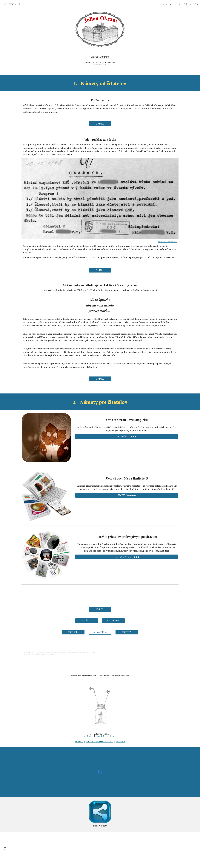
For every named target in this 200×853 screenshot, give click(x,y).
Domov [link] (165, 4)
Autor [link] (186, 4)
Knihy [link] (177, 4)
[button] (196, 4)
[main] (100, 60)
